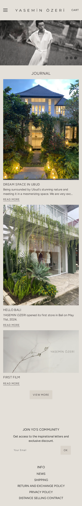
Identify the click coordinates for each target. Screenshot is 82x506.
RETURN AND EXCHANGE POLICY (41, 486)
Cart (75, 10)
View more (41, 394)
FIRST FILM (11, 377)
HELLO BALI (12, 310)
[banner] (40, 10)
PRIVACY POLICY (41, 492)
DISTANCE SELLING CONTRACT (41, 498)
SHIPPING (41, 480)
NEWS (41, 474)
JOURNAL (41, 73)
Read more (11, 199)
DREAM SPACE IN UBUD (21, 184)
